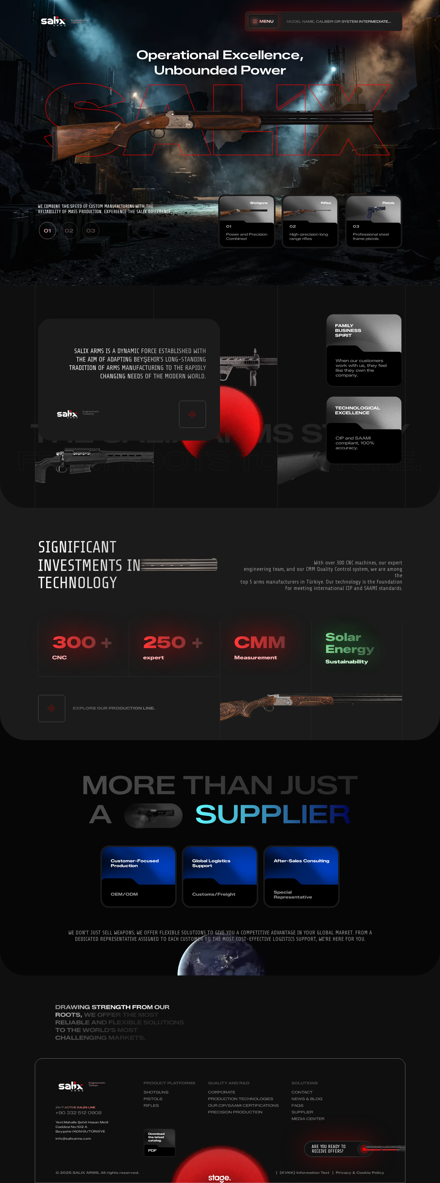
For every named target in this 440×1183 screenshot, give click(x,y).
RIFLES (151, 1105)
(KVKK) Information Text (304, 1172)
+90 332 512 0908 (79, 1112)
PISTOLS (153, 1099)
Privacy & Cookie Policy (360, 1172)
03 (90, 231)
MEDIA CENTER (308, 1119)
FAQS (298, 1105)
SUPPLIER (302, 1112)
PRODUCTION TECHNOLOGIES (240, 1099)
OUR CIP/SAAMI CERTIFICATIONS (243, 1105)
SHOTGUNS (156, 1092)
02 (69, 231)
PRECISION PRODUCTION (235, 1112)
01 (47, 231)
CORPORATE (221, 1092)
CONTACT (302, 1092)
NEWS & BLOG (307, 1099)
